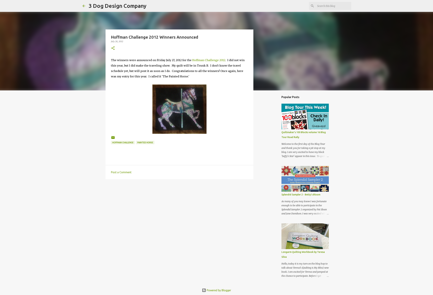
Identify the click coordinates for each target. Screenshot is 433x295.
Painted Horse (145, 142)
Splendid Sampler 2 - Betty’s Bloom (300, 194)
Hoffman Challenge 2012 (208, 60)
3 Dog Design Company (117, 6)
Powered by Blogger (218, 290)
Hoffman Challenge (122, 142)
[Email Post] (113, 139)
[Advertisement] (179, 208)
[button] (113, 48)
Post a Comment (121, 172)
